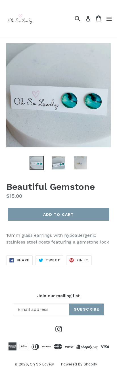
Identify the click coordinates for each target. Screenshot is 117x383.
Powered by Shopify (79, 364)
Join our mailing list (58, 295)
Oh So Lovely (42, 364)
